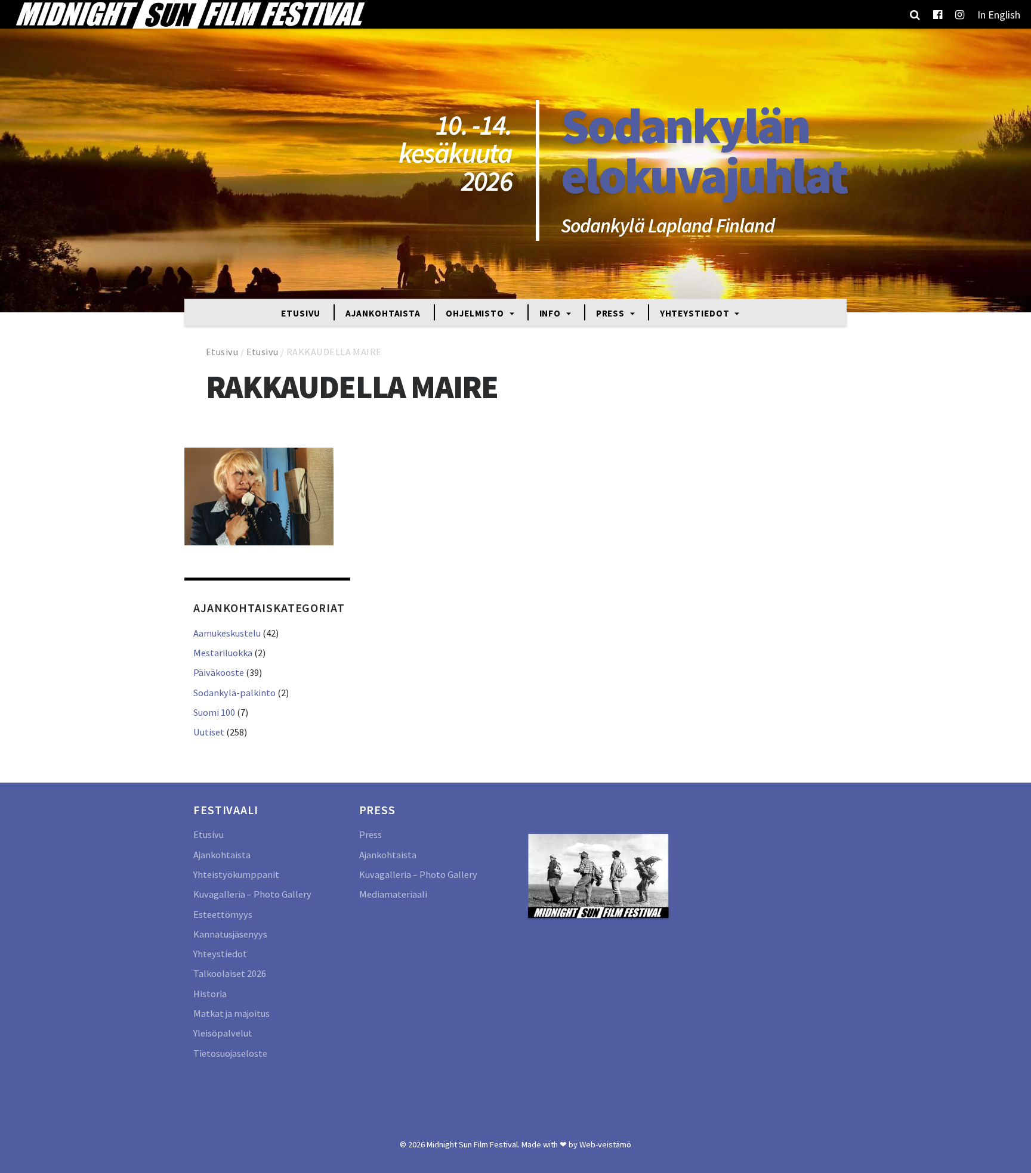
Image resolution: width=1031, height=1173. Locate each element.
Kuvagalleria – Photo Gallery (252, 894)
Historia (210, 994)
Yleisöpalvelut (222, 1033)
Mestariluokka (222, 653)
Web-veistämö (605, 1144)
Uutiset (208, 732)
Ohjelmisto (476, 312)
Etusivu (300, 312)
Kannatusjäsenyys (230, 934)
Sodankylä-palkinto (234, 693)
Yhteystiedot (696, 312)
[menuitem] (998, 14)
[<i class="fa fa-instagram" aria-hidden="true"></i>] (959, 14)
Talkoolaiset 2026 (229, 973)
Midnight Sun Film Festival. (473, 1144)
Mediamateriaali (393, 894)
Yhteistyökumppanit (236, 874)
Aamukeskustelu (227, 633)
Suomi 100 (214, 712)
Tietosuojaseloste (230, 1053)
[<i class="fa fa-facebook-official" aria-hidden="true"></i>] (937, 14)
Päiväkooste (218, 672)
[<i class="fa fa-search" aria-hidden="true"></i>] (915, 14)
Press (611, 312)
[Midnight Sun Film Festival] (190, 14)
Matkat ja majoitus (231, 1013)
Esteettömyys (222, 914)
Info (551, 312)
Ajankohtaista (383, 312)
